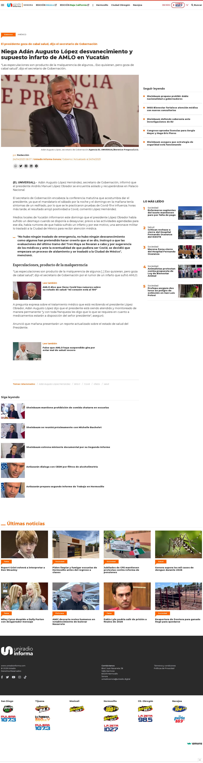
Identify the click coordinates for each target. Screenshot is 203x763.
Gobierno (8, 34)
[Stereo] (111, 708)
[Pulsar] (8, 719)
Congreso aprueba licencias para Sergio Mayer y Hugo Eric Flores (171, 132)
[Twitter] (20, 166)
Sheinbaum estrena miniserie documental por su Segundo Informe (68, 447)
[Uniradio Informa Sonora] (20, 5)
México (22, 34)
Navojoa (137, 5)
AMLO (77, 384)
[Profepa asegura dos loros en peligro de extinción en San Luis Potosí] (190, 291)
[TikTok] (25, 677)
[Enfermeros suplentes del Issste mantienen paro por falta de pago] (190, 213)
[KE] (179, 708)
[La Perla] (179, 719)
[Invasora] (8, 709)
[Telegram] (36, 166)
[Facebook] (26, 166)
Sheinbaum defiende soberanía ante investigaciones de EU (168, 120)
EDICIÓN (45, 5)
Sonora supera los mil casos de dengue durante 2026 (174, 568)
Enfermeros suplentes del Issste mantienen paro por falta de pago (162, 212)
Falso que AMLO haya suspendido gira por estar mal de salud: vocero (69, 349)
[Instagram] (19, 677)
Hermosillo (102, 5)
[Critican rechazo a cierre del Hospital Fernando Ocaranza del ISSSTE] (190, 232)
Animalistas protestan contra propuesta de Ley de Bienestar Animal (161, 272)
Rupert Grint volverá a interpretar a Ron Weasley (23, 568)
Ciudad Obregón (120, 5)
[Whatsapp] (15, 166)
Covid (87, 384)
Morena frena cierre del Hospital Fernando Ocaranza (162, 251)
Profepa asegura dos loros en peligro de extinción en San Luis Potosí (161, 292)
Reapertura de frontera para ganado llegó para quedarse (177, 620)
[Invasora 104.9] (77, 708)
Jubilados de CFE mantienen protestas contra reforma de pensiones (121, 570)
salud (106, 384)
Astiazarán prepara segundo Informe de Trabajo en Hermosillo (65, 486)
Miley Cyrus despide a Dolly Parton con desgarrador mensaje (22, 620)
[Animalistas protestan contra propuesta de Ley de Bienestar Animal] (190, 271)
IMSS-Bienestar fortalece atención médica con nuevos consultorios (172, 109)
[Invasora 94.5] (42, 709)
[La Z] (111, 728)
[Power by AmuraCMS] (194, 743)
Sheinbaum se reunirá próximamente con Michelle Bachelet (64, 427)
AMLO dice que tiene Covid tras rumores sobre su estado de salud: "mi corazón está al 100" (72, 288)
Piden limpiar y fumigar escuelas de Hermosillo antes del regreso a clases (74, 570)
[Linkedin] (31, 166)
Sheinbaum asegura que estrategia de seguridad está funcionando (170, 143)
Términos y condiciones (165, 666)
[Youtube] (13, 677)
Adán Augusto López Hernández (54, 384)
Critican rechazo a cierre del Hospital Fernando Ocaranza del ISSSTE (160, 233)
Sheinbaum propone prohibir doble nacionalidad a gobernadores (167, 97)
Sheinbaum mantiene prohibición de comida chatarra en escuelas (67, 407)
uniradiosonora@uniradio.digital (116, 679)
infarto (97, 384)
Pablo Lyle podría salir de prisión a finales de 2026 (125, 620)
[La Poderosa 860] (42, 718)
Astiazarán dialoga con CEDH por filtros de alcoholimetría (62, 466)
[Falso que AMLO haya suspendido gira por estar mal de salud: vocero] (27, 351)
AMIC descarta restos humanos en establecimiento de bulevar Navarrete (73, 621)
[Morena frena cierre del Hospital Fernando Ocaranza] (190, 252)
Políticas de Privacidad (164, 668)
